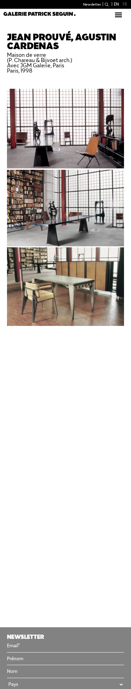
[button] (118, 14)
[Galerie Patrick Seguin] (39, 13)
